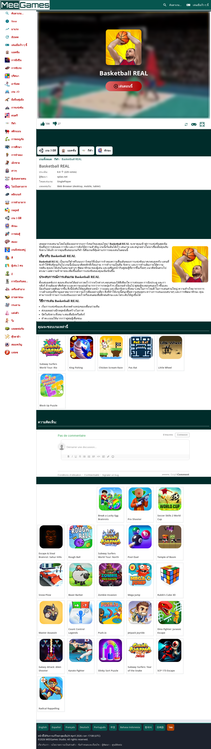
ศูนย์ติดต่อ (117, 744)
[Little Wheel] (170, 347)
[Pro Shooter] (140, 499)
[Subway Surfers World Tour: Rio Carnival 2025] (52, 347)
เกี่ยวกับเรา (43, 744)
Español (56, 727)
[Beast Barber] (81, 574)
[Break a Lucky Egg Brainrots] (110, 499)
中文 (113, 727)
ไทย (171, 727)
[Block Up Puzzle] (52, 385)
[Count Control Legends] (81, 612)
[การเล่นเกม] (193, 124)
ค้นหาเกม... (172, 5)
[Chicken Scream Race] (111, 347)
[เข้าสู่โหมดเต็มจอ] (202, 124)
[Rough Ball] (81, 536)
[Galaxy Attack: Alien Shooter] (51, 650)
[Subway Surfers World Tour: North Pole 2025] (110, 536)
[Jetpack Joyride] (140, 612)
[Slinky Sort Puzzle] (110, 650)
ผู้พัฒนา (105, 744)
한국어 (148, 727)
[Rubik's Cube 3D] (170, 574)
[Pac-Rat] (141, 347)
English (43, 727)
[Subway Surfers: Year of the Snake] (140, 650)
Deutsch (84, 727)
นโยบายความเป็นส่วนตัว (63, 744)
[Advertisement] (123, 214)
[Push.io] (110, 612)
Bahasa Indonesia (130, 727)
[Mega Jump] (140, 574)
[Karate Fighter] (81, 650)
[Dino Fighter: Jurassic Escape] (170, 612)
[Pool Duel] (140, 536)
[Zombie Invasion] (110, 574)
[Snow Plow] (51, 574)
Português (100, 727)
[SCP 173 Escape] (170, 650)
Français (70, 727)
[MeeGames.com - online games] (25, 5)
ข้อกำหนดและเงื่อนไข (88, 744)
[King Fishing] (81, 347)
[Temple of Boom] (170, 536)
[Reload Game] (186, 124)
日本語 (160, 727)
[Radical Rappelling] (51, 688)
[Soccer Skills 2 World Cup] (170, 499)
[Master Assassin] (51, 612)
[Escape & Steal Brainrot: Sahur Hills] (51, 536)
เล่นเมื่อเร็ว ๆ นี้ (197, 5)
